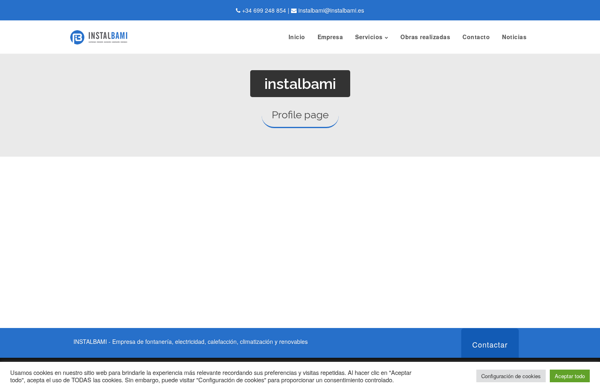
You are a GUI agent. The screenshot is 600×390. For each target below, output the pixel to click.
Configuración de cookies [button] (511, 376)
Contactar (490, 344)
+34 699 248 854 (264, 10)
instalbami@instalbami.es (331, 10)
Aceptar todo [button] (570, 376)
